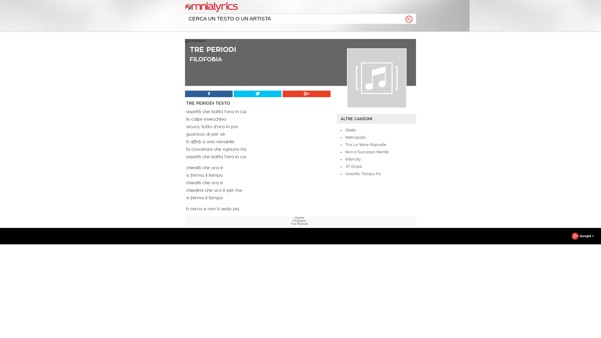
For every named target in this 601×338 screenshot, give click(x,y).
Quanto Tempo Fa (363, 174)
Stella (350, 130)
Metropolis (355, 137)
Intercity (353, 159)
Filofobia (206, 59)
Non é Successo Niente (367, 152)
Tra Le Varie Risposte (365, 145)
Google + (586, 236)
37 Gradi (353, 167)
